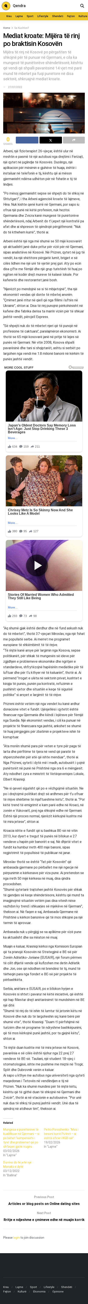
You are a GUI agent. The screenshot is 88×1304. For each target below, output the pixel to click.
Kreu (9, 16)
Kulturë (22, 1291)
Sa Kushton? (21, 27)
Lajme (19, 16)
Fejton (71, 16)
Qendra (19, 5)
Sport (30, 16)
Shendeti (57, 16)
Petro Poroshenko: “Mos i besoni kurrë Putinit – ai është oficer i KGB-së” (61, 1134)
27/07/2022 (15, 87)
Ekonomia (39, 1291)
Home (6, 27)
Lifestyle (42, 16)
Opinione (57, 1291)
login (16, 1237)
